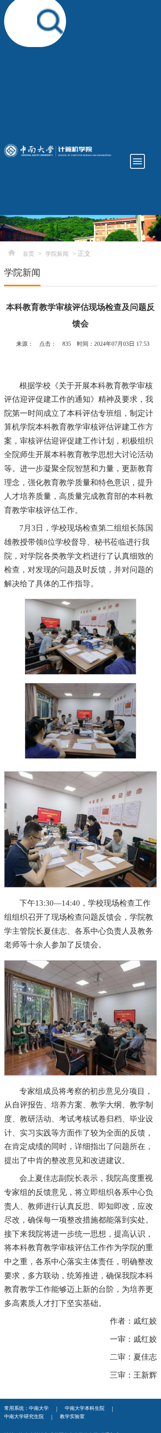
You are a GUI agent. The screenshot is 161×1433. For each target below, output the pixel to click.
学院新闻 (57, 254)
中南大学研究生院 (24, 1416)
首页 (28, 254)
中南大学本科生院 (84, 1408)
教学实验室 (72, 1416)
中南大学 (39, 1408)
